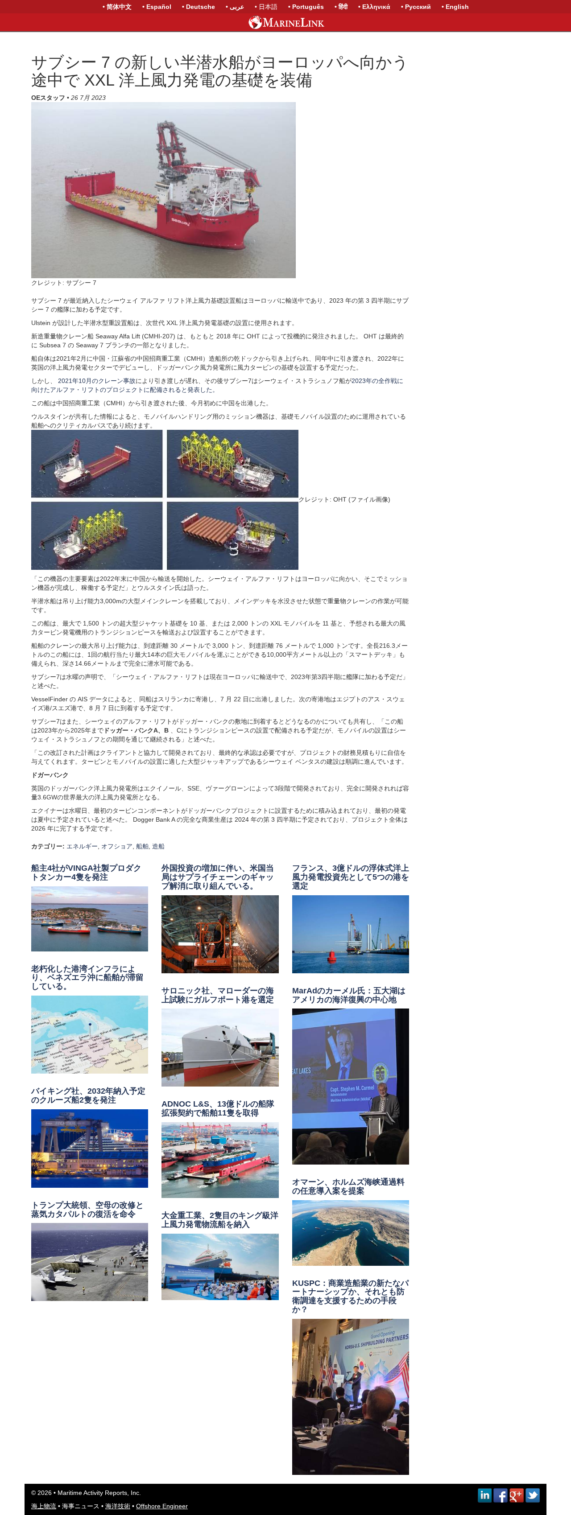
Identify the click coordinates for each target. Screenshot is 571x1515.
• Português (306, 6)
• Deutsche (198, 6)
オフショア (116, 846)
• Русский (416, 6)
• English (455, 6)
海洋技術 (117, 1506)
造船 (158, 846)
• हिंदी (341, 6)
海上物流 (43, 1506)
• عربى (235, 6)
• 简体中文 (117, 6)
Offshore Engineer (162, 1506)
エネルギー (82, 846)
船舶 (142, 846)
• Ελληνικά (374, 6)
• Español (156, 6)
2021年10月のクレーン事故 (97, 380)
